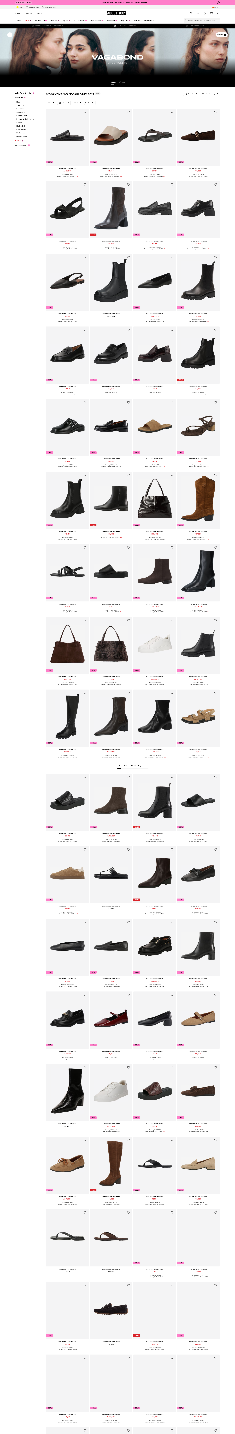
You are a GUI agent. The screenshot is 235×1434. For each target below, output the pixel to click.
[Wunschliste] (211, 13)
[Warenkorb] (218, 13)
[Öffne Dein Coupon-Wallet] (190, 13)
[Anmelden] (197, 13)
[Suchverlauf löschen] (218, 20)
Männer (29, 13)
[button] (191, 94)
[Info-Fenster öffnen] (218, 2)
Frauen (18, 13)
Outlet (21, 7)
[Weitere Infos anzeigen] (67, 178)
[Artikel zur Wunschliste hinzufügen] (84, 112)
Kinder (39, 13)
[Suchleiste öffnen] (185, 20)
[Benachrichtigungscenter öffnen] (204, 13)
